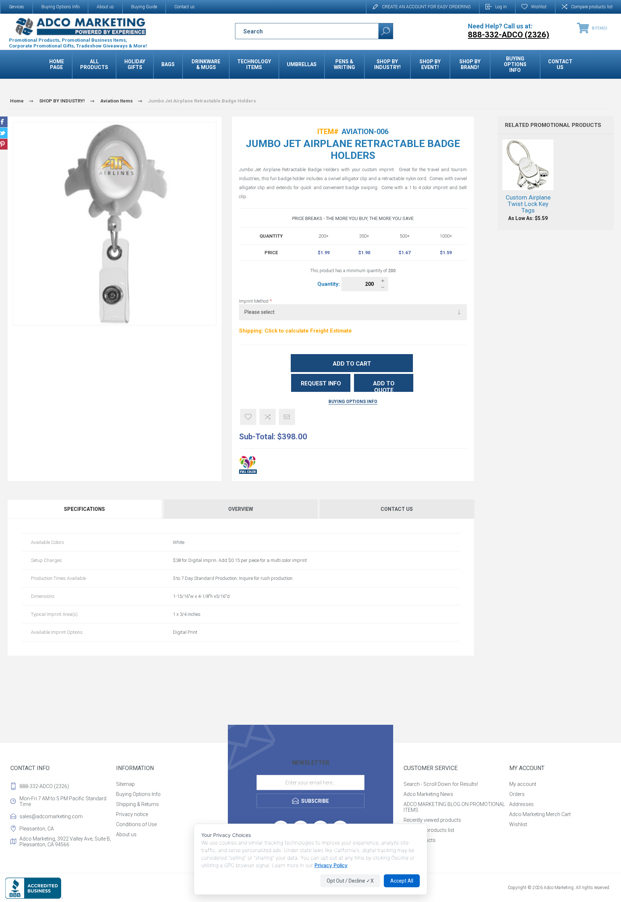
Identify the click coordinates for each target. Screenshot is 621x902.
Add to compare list (267, 417)
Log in (501, 6)
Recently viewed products (432, 820)
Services (16, 6)
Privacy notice (132, 814)
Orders (517, 794)
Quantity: (329, 284)
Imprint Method (254, 301)
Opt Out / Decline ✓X (350, 881)
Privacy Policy (331, 865)
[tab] (85, 509)
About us (105, 6)
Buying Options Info (60, 6)
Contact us (184, 6)
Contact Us (397, 509)
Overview (240, 509)
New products (420, 840)
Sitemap (125, 784)
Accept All (401, 881)
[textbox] (300, 31)
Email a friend (287, 417)
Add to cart (352, 363)
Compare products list (592, 6)
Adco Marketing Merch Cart (540, 814)
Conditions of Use (136, 824)
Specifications (84, 509)
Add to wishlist (248, 417)
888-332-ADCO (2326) (44, 786)
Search (385, 31)
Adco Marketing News (428, 794)
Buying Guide (144, 6)
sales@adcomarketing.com (51, 816)
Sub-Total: (257, 436)
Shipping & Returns (137, 804)
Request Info (321, 383)
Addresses (521, 804)
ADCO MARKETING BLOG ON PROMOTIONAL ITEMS (454, 807)
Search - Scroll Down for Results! (441, 784)
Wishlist (518, 824)
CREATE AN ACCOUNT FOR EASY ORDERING (426, 6)
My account (522, 784)
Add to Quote (384, 386)
